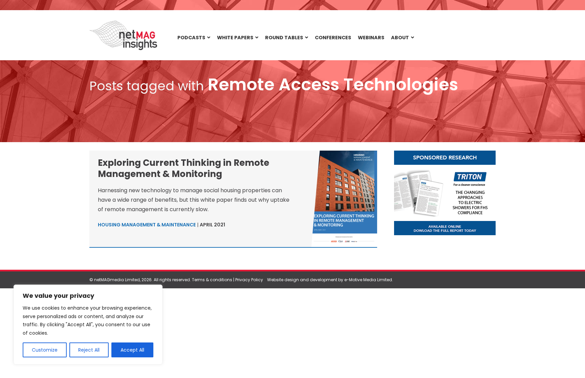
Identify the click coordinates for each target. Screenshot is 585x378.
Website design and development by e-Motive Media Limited (329, 280)
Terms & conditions (212, 280)
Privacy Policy (249, 280)
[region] (88, 324)
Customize (45, 350)
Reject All (89, 350)
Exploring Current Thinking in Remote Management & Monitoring (183, 168)
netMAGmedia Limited (117, 280)
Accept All (132, 350)
